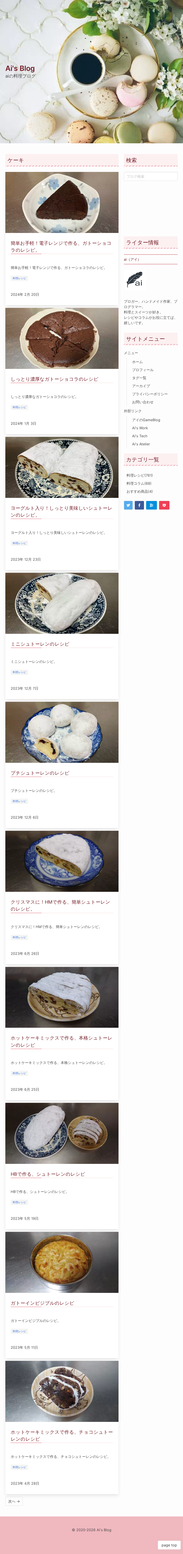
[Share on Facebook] (139, 505)
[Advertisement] (151, 208)
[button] (177, 6)
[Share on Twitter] (128, 505)
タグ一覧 (139, 378)
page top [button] (169, 1545)
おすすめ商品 (140, 491)
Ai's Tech (139, 436)
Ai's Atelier (141, 444)
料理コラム (139, 483)
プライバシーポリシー (150, 394)
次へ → (14, 1501)
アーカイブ (141, 386)
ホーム (137, 361)
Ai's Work (140, 428)
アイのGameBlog (146, 420)
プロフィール (143, 370)
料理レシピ (140, 475)
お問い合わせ (143, 402)
